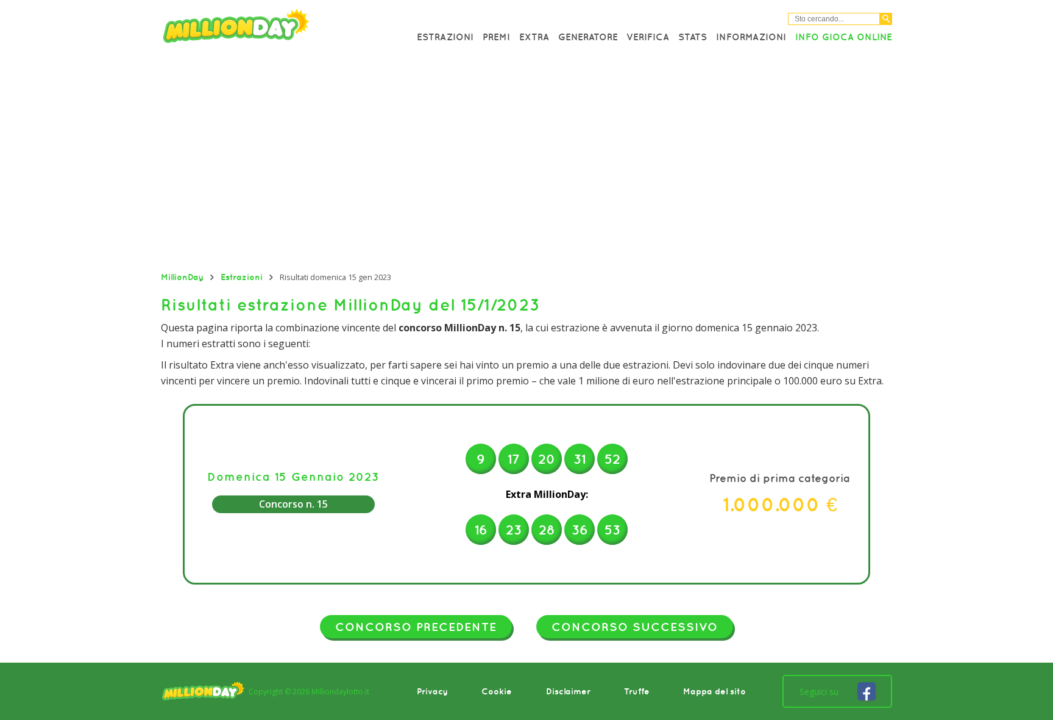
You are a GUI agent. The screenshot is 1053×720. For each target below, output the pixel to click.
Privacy (432, 691)
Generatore (588, 36)
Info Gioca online (843, 36)
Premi (496, 36)
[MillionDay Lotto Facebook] (866, 691)
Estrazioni (445, 36)
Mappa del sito (714, 691)
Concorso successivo (634, 626)
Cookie (496, 691)
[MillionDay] (270, 29)
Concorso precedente (416, 626)
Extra (534, 36)
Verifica (647, 36)
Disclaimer (568, 691)
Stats (692, 36)
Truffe (637, 691)
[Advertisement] (526, 161)
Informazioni (751, 36)
